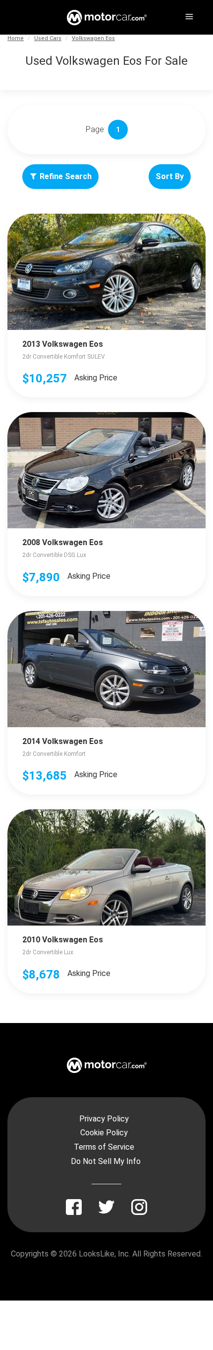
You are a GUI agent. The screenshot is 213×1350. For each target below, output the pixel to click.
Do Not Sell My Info (106, 1161)
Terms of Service (104, 1147)
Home (15, 38)
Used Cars (47, 38)
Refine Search (66, 176)
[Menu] (188, 14)
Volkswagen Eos (93, 38)
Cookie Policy (104, 1132)
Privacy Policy (104, 1118)
